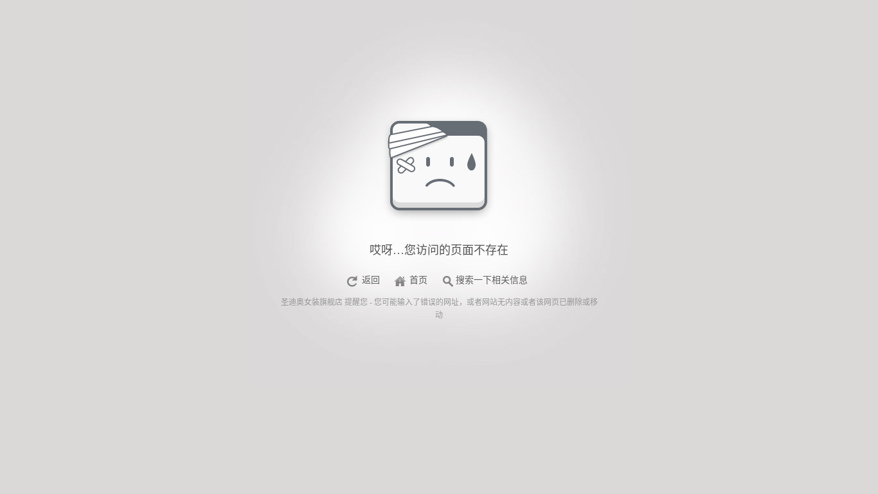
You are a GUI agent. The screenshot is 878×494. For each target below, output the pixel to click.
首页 (418, 280)
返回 (371, 280)
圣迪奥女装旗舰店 (312, 302)
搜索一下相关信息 (492, 280)
